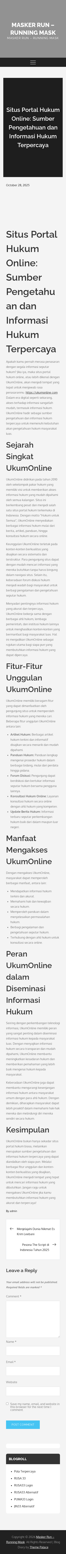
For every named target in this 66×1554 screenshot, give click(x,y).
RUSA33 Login (23, 1485)
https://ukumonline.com (42, 392)
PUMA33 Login (23, 1499)
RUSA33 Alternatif (26, 1492)
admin (13, 1211)
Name (11, 1342)
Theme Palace (39, 1547)
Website (11, 1382)
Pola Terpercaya (25, 1471)
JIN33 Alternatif (24, 1506)
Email (11, 1362)
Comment (13, 1296)
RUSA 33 (20, 1478)
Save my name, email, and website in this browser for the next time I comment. (35, 1406)
